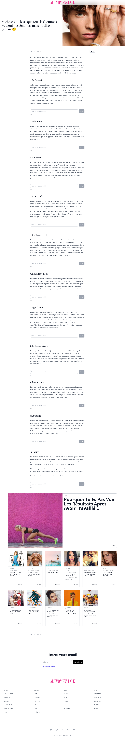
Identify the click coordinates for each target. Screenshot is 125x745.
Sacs (95, 690)
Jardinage (67, 708)
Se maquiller (8, 705)
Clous (65, 690)
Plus (81, 111)
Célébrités (37, 697)
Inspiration (97, 694)
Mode (65, 697)
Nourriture (37, 701)
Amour (6, 712)
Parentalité (97, 697)
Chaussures (97, 701)
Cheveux (6, 701)
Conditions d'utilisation (48, 666)
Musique (36, 690)
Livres (36, 708)
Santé (35, 694)
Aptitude (96, 705)
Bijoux (66, 694)
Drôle (65, 705)
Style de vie (78, 662)
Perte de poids (8, 708)
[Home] (31, 51)
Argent (66, 701)
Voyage (96, 708)
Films (35, 705)
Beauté (39, 51)
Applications (38, 712)
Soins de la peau (9, 694)
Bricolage (7, 697)
